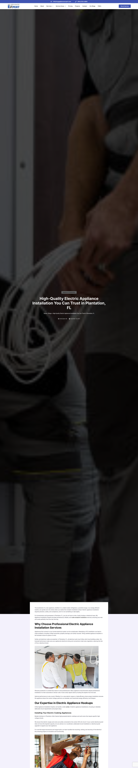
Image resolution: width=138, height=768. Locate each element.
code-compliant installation (79, 617)
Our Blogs (92, 6)
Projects (77, 6)
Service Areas (60, 6)
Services (49, 6)
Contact (84, 6)
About (42, 6)
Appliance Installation (69, 292)
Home (36, 6)
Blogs (50, 313)
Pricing (70, 6)
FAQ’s (99, 6)
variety (67, 707)
